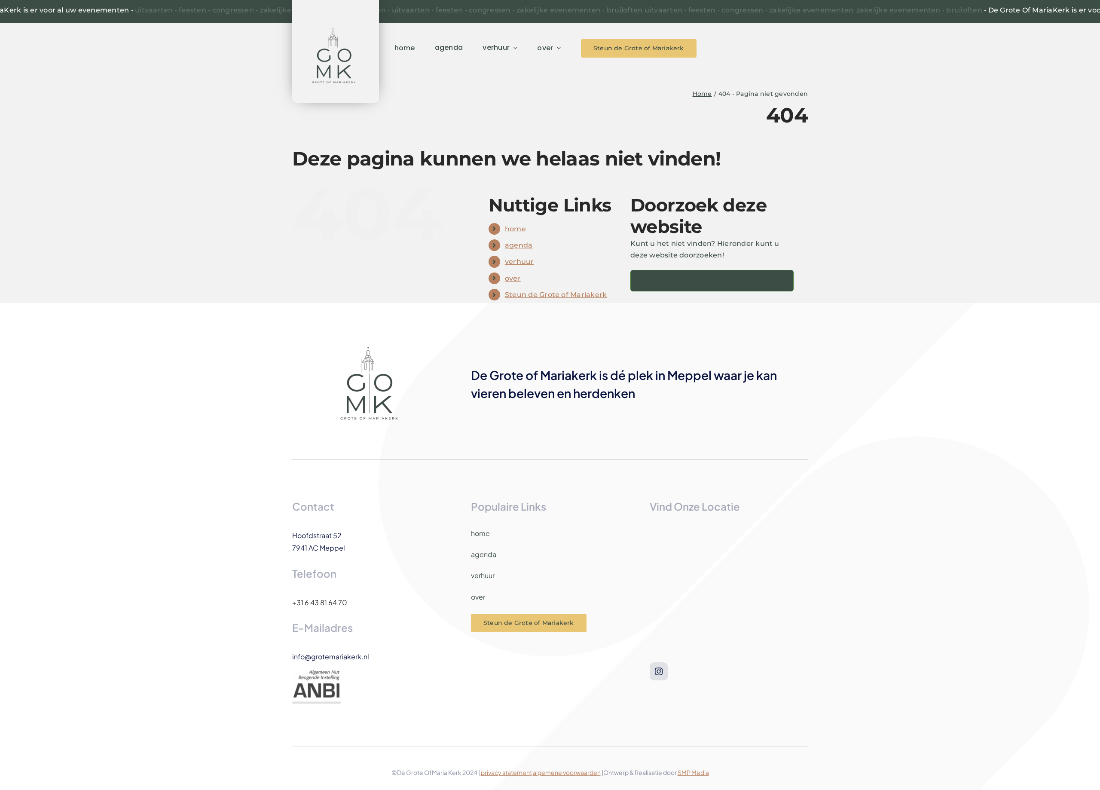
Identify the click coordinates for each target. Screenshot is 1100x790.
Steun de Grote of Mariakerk (556, 295)
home (515, 229)
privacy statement (506, 772)
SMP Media (693, 772)
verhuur (519, 261)
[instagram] (659, 671)
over (513, 278)
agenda (518, 245)
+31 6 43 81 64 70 (319, 602)
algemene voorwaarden (567, 772)
